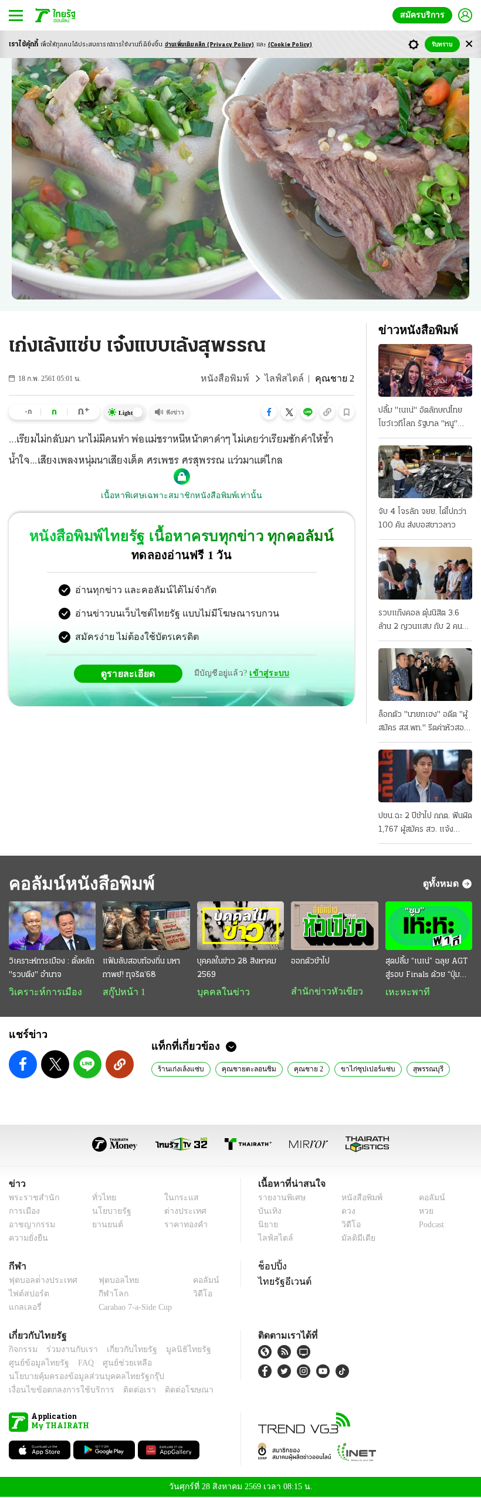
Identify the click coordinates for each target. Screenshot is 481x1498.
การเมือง (23, 1212)
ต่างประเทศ (181, 1212)
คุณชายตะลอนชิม (242, 1069)
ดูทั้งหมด (442, 883)
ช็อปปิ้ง (270, 1267)
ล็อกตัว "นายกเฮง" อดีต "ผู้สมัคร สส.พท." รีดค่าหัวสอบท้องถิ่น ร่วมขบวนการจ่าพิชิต (424, 722)
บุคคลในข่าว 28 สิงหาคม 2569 (236, 968)
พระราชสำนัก (30, 1198)
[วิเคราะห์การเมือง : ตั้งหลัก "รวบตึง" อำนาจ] (52, 925)
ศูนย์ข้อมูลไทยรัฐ (35, 1364)
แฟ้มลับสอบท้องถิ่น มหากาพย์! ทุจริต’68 (141, 968)
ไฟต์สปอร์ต (27, 1295)
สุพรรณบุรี (408, 1069)
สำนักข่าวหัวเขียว (322, 991)
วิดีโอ (347, 1225)
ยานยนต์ (103, 1225)
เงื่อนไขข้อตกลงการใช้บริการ (54, 1391)
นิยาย (267, 1225)
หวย (421, 1212)
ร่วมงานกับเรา (68, 1350)
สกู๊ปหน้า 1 (122, 992)
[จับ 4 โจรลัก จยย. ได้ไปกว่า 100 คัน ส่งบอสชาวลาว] (425, 471)
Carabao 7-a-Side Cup (132, 1308)
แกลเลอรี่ (24, 1308)
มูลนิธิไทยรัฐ (175, 1350)
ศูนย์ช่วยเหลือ (116, 1364)
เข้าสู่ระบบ (267, 673)
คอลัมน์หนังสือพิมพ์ (78, 883)
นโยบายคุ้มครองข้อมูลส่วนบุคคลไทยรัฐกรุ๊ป (78, 1377)
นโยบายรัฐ (107, 1212)
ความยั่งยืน (27, 1239)
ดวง (345, 1212)
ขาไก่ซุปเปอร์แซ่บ (352, 1069)
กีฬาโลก (104, 1295)
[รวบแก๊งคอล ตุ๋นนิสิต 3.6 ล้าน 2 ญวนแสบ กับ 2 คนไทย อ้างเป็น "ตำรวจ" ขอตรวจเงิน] (425, 573)
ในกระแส (177, 1198)
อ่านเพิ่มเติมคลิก (210, 45)
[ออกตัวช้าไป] (334, 925)
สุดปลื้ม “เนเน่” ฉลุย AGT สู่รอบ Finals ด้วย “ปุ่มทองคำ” (426, 969)
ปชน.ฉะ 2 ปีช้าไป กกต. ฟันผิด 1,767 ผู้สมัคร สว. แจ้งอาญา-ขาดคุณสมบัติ (425, 824)
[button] (269, 412)
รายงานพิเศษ (280, 1198)
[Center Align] (469, 44)
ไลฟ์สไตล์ (291, 378)
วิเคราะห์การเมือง (41, 992)
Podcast (429, 1225)
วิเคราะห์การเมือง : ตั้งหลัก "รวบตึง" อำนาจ (51, 968)
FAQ (78, 1364)
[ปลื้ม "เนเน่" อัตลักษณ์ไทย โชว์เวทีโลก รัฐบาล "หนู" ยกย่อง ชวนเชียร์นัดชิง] (425, 370)
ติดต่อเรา (124, 1391)
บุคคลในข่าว (219, 992)
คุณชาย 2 (298, 1069)
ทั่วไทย (100, 1198)
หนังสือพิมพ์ (237, 378)
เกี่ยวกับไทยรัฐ (123, 1350)
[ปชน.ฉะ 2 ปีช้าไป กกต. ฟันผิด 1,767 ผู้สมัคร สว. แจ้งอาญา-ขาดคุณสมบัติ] (425, 776)
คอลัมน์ (426, 1198)
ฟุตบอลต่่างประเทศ (39, 1281)
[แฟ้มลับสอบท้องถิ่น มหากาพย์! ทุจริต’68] (146, 925)
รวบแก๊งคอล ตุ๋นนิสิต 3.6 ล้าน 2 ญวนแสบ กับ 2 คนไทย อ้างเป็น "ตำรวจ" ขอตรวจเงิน (420, 621)
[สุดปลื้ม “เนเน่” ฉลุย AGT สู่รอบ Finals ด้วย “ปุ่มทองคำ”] (428, 925)
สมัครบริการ (425, 15)
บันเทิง (268, 1212)
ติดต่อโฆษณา (169, 1391)
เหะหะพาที (403, 992)
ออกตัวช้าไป (310, 961)
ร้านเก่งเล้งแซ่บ (178, 1069)
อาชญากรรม (29, 1225)
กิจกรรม (22, 1350)
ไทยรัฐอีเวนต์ (282, 1282)
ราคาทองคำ (182, 1225)
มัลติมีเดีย (354, 1239)
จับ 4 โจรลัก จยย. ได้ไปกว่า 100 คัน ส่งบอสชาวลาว (422, 519)
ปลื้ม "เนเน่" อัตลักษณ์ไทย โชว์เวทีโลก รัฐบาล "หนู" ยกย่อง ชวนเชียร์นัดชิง (420, 418)
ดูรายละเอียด (132, 673)
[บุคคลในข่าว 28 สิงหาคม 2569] (240, 925)
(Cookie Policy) (290, 45)
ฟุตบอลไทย (109, 1281)
